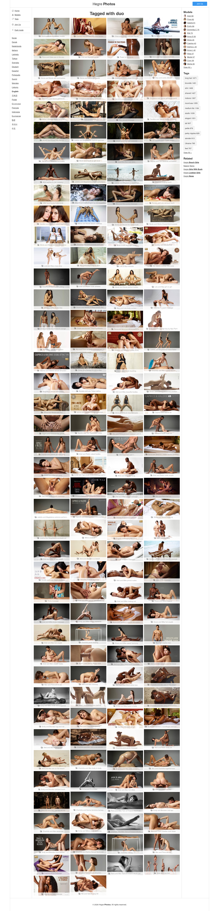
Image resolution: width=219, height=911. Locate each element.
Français (15, 107)
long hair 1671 (191, 78)
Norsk (14, 38)
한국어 (14, 124)
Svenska (15, 62)
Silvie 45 (190, 40)
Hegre (104, 3)
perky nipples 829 (192, 133)
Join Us (200, 3)
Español (15, 71)
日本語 (14, 95)
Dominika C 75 (193, 29)
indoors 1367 (190, 98)
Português (16, 75)
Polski (14, 99)
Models (18, 14)
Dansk (14, 42)
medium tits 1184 (192, 108)
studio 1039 (189, 113)
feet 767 (188, 148)
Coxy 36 (190, 60)
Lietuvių (15, 87)
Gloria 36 (191, 64)
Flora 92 (190, 19)
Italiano (15, 50)
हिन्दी (13, 120)
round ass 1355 (191, 103)
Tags (16, 19)
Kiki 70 (190, 33)
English (15, 91)
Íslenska (15, 83)
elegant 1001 (190, 118)
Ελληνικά (16, 103)
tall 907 (188, 123)
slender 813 (190, 138)
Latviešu (15, 54)
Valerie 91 (191, 22)
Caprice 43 (191, 43)
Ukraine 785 (190, 143)
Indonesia (16, 112)
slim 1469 (189, 88)
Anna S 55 (191, 36)
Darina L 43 (192, 46)
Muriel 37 (191, 57)
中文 (14, 128)
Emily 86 (190, 26)
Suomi (14, 79)
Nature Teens (189, 165)
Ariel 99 (190, 16)
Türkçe (14, 58)
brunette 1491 (190, 83)
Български (16, 116)
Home (17, 10)
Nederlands (16, 46)
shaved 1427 (190, 93)
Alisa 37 (190, 53)
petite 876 (189, 128)
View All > (188, 67)
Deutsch (15, 66)
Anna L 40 (191, 50)
